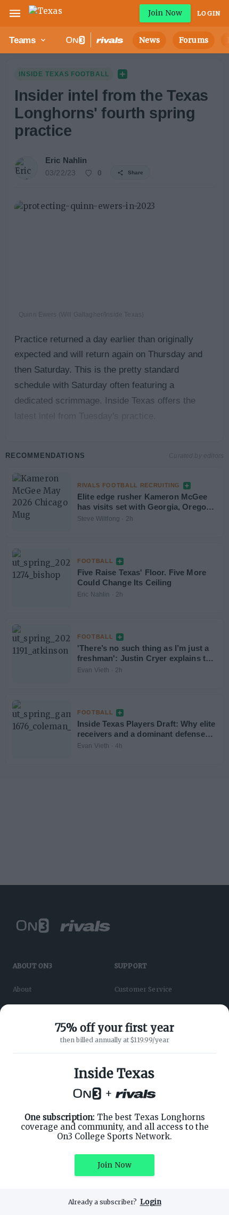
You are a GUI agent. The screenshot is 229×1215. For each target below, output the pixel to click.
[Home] (45, 13)
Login (208, 13)
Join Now (165, 13)
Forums (193, 40)
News (149, 40)
